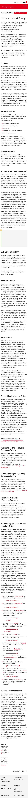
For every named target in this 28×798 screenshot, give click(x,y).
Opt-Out (8, 620)
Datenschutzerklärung (11, 600)
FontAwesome (17, 603)
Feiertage (4, 764)
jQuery (23, 643)
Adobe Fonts (18, 596)
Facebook (16, 649)
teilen (23, 771)
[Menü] (25, 7)
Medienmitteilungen (5, 779)
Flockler (18, 679)
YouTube (16, 623)
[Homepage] (20, 2)
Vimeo (15, 634)
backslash (7, 795)
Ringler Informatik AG (10, 657)
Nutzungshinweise (18, 791)
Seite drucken (16, 771)
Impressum (16, 787)
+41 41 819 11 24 (19, 779)
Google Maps (19, 610)
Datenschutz (16, 789)
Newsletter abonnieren (5, 781)
